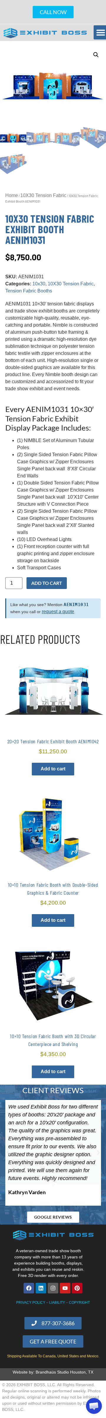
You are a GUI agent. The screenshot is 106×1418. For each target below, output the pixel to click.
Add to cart (46, 583)
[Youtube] (65, 1288)
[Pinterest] (77, 1288)
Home (11, 195)
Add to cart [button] (53, 768)
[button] (96, 54)
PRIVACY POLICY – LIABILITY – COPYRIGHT (53, 1302)
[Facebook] (29, 1288)
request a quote (58, 611)
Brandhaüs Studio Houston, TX (64, 1372)
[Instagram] (53, 1288)
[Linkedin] (41, 1288)
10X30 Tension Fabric (43, 195)
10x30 (38, 283)
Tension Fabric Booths (28, 290)
